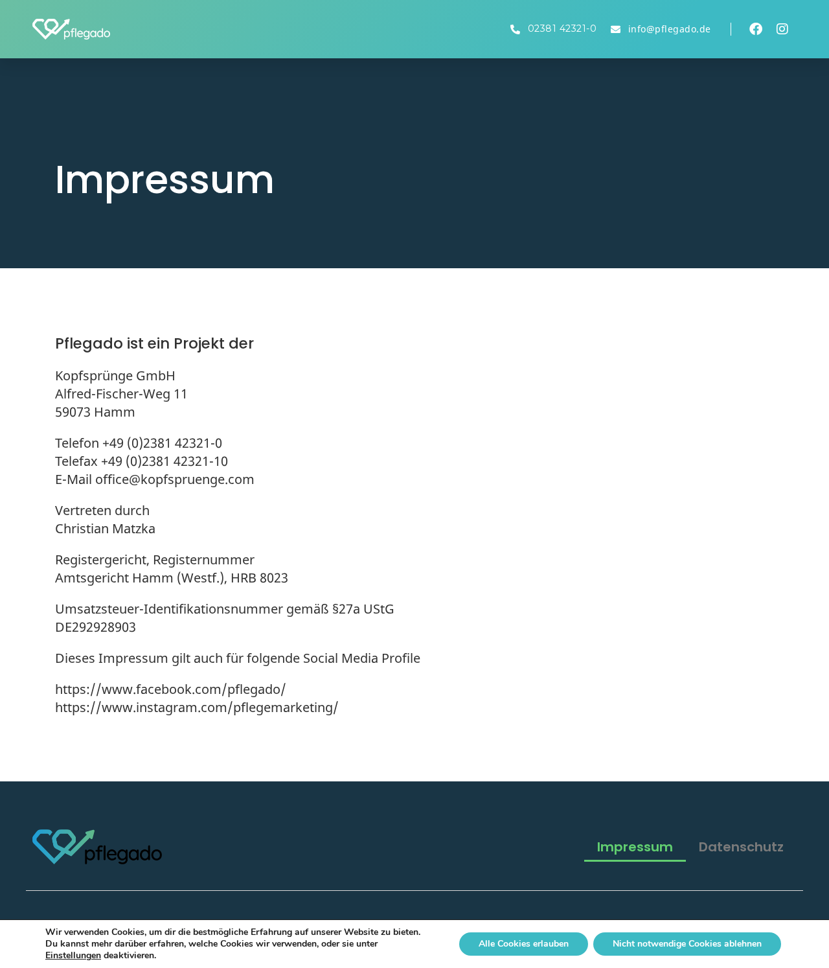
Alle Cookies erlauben (524, 944)
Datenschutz (741, 847)
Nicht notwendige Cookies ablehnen (687, 944)
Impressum (635, 847)
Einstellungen (73, 956)
